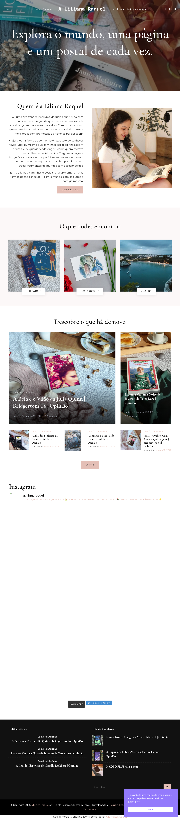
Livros (35, 9)
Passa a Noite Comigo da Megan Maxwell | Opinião (137, 737)
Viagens (47, 9)
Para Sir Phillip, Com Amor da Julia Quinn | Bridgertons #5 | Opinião (156, 441)
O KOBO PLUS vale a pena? (123, 766)
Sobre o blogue (135, 9)
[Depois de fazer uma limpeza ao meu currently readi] (29, 556)
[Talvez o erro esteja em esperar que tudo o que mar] (151, 573)
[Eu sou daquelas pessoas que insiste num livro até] (69, 602)
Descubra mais (70, 189)
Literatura (34, 291)
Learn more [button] (134, 802)
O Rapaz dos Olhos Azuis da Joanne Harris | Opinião (133, 754)
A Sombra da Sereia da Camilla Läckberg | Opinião (101, 439)
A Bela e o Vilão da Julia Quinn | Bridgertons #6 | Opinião (47, 741)
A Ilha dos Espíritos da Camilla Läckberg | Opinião (45, 439)
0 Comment (51, 417)
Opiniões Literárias (23, 392)
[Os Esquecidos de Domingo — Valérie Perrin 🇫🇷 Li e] (110, 564)
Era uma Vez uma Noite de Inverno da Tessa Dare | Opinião (142, 398)
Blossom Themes (118, 805)
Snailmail (117, 9)
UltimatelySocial (116, 816)
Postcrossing (90, 291)
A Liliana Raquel (82, 8)
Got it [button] (150, 809)
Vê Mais (90, 465)
